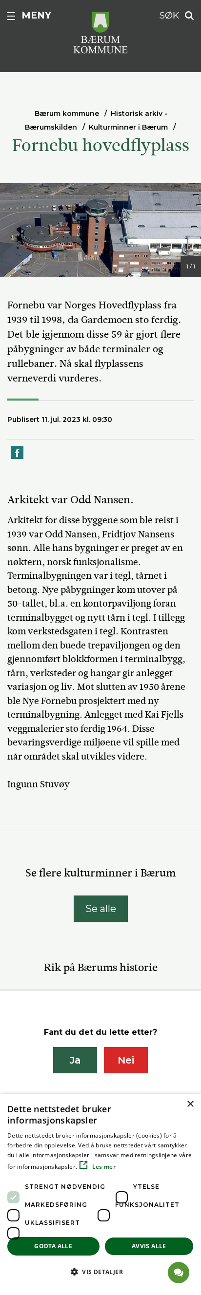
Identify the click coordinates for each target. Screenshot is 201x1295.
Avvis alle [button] (149, 1246)
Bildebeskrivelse (54, 267)
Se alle (100, 908)
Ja (75, 1060)
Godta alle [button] (53, 1246)
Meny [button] (36, 15)
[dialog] (100, 1194)
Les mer (103, 1166)
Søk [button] (169, 15)
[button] (100, 1271)
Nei (126, 1060)
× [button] (190, 1104)
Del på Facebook (17, 458)
